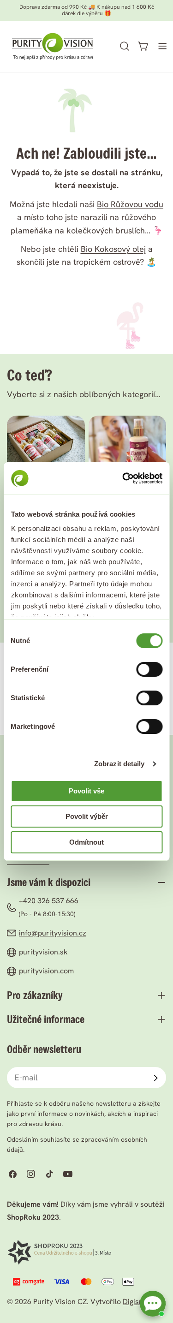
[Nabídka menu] (162, 46)
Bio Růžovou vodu (130, 204)
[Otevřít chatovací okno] (153, 1304)
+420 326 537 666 (48, 901)
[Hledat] (124, 46)
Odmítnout (86, 842)
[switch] (149, 669)
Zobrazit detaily (119, 764)
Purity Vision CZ (60, 1301)
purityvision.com (46, 971)
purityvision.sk (43, 952)
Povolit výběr (87, 816)
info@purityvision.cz (52, 933)
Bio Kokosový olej (113, 249)
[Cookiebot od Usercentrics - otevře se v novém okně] (123, 478)
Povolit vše (86, 791)
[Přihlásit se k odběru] (155, 1078)
